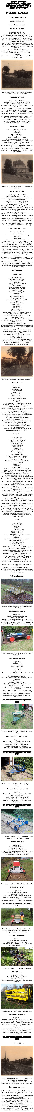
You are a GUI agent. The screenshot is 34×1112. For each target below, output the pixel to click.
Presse (27, 6)
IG (31, 6)
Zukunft (12, 8)
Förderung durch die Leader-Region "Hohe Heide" (17, 701)
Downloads (21, 6)
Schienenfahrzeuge (13, 4)
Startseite (14, 2)
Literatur (23, 4)
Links (18, 8)
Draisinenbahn (11, 6)
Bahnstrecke (22, 2)
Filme (29, 4)
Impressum (24, 8)
